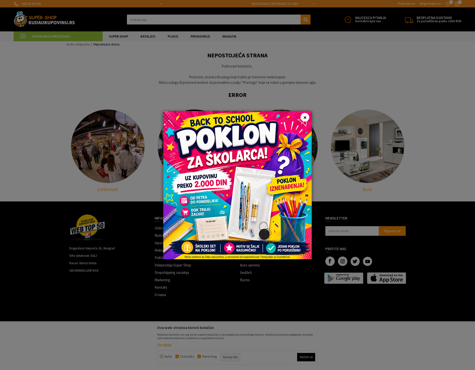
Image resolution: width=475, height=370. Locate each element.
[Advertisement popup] (237, 184)
